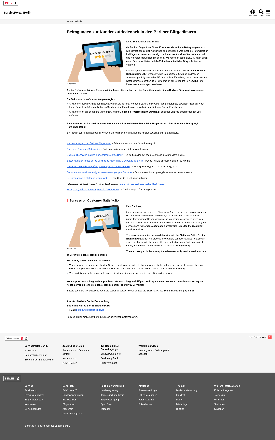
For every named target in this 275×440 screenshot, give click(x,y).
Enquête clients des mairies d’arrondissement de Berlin (95, 155)
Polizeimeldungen (147, 395)
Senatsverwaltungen (73, 395)
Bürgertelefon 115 (34, 399)
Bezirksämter (69, 399)
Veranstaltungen (146, 399)
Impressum (30, 350)
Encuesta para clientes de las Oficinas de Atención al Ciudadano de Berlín (105, 161)
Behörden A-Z (70, 363)
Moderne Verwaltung (186, 390)
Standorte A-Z (70, 358)
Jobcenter (68, 409)
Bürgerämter (69, 404)
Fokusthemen (145, 404)
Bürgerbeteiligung (109, 399)
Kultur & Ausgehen (223, 390)
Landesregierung (109, 390)
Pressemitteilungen (148, 390)
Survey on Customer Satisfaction (83, 149)
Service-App (31, 390)
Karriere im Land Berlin (112, 395)
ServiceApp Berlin (109, 358)
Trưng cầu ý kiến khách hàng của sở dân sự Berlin (93, 189)
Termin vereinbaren (34, 395)
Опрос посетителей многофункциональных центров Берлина (99, 172)
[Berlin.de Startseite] (10, 3)
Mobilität (180, 395)
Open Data (106, 404)
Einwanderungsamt (72, 413)
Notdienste (30, 404)
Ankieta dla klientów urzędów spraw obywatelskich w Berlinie (98, 166)
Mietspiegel (182, 404)
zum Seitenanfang (258, 337)
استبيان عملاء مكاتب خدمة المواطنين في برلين (142, 184)
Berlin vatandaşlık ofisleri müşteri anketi (87, 178)
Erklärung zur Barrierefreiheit (39, 359)
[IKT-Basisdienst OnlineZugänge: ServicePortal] (16, 338)
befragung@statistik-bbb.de (90, 310)
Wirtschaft (219, 399)
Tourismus (219, 395)
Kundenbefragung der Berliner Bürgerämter (89, 143)
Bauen (179, 399)
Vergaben (105, 409)
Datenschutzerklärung (36, 355)
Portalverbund (107, 363)
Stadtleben (219, 404)
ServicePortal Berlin (110, 354)
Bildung (180, 409)
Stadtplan (219, 409)
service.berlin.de (74, 21)
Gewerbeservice (33, 409)
